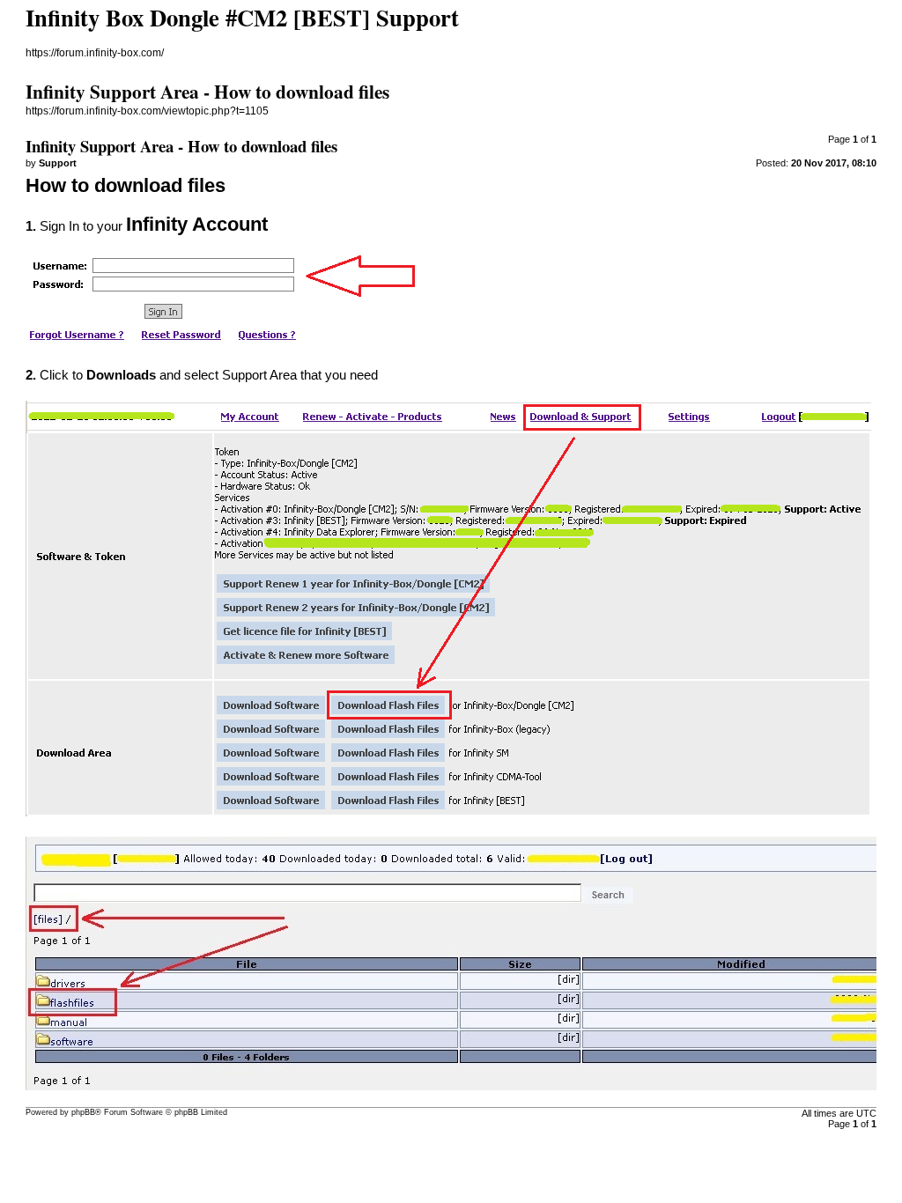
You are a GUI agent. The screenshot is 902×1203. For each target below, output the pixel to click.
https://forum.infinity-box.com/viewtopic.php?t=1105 (147, 111)
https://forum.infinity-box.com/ (95, 53)
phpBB (83, 1112)
